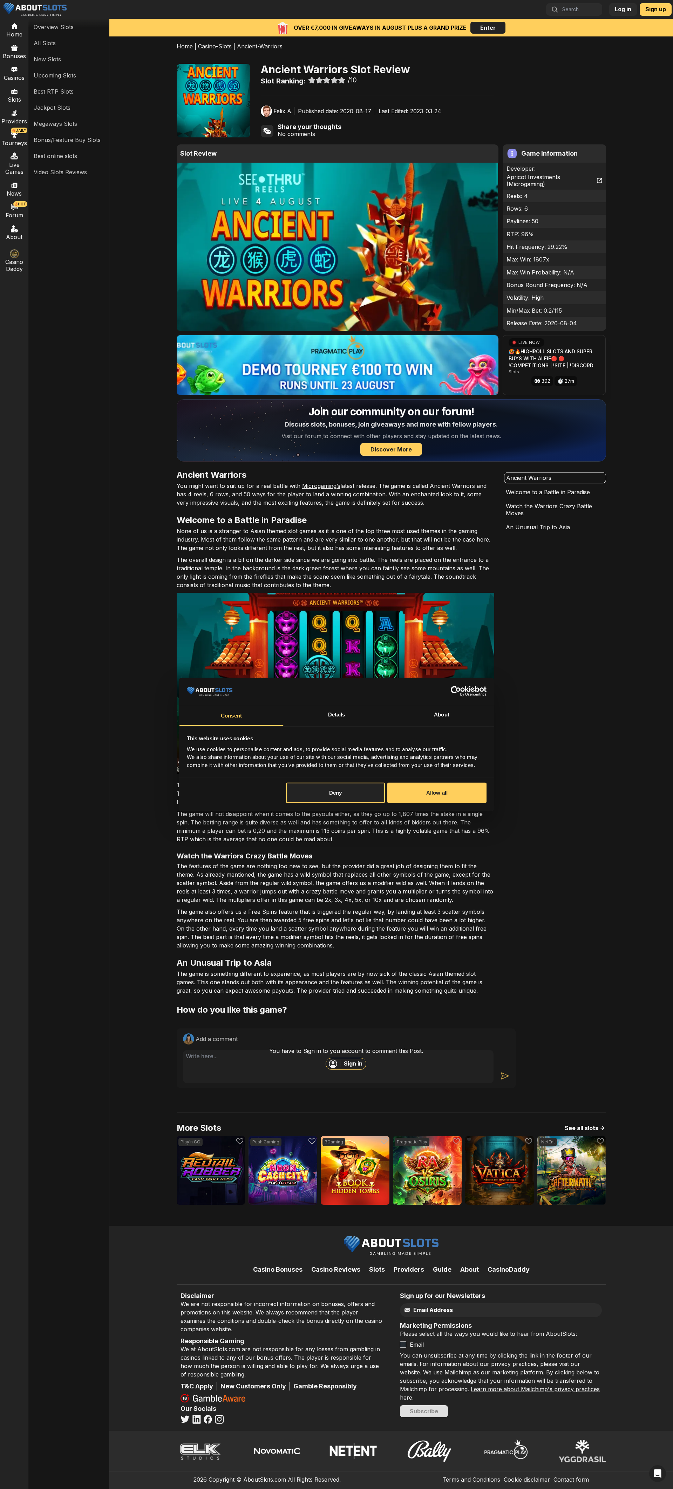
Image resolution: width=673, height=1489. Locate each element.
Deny (335, 793)
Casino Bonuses (277, 1269)
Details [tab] (336, 715)
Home (185, 46)
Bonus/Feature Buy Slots (67, 139)
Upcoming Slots (55, 75)
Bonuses (14, 56)
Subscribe (424, 1411)
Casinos (14, 77)
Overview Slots (54, 26)
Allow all (437, 793)
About (14, 236)
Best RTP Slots (54, 91)
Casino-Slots (215, 46)
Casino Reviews (335, 1269)
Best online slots (55, 155)
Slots (14, 99)
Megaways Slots (55, 123)
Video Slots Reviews (60, 172)
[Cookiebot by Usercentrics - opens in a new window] (456, 691)
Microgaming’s (321, 485)
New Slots (47, 59)
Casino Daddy (14, 265)
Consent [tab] (231, 716)
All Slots (45, 43)
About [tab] (441, 715)
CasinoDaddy (509, 1269)
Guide (442, 1269)
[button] (554, 365)
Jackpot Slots (52, 107)
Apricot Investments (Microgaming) (533, 181)
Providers (409, 1269)
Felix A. (283, 111)
